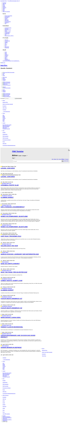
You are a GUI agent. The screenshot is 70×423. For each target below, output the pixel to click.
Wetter (4, 8)
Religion (6, 58)
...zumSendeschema (6, 111)
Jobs (5, 34)
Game (4, 119)
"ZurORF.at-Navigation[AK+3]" (14, 0)
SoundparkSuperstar (6, 128)
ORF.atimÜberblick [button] (6, 11)
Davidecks (44, 354)
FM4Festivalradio (6, 126)
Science (6, 56)
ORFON (4, 3)
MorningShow (5, 102)
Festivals (66, 159)
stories (4, 75)
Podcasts (4, 79)
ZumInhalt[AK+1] (3, 0)
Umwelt (4, 118)
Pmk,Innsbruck (5, 261)
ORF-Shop (7, 20)
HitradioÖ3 (7, 46)
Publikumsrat (7, 33)
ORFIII (6, 42)
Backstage (6, 17)
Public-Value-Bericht (8, 15)
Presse (6, 30)
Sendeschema (5, 134)
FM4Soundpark (5, 136)
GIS (5, 23)
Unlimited (4, 109)
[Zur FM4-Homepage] (2, 62)
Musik (4, 116)
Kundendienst (7, 16)
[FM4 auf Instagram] (6, 93)
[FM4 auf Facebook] (6, 94)
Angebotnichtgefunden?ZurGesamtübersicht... (11, 60)
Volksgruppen (7, 59)
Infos (3, 130)
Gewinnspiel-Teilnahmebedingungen (9, 145)
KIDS (4, 4)
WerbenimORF (8, 31)
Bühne (63, 159)
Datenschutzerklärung (6, 416)
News (4, 10)
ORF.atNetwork (5, 395)
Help (6, 57)
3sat (5, 43)
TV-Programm (7, 40)
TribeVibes (5, 107)
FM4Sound (5, 77)
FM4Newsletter (5, 386)
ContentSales (7, 32)
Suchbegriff (2, 98)
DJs (57, 159)
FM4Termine (17, 151)
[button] (8, 72)
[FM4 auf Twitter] (6, 95)
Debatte (4, 6)
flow (3, 74)
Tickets (6, 18)
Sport (3, 9)
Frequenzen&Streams (6, 139)
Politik (4, 117)
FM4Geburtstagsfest (6, 125)
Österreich (4, 7)
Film (3, 115)
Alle (52, 159)
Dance (4, 78)
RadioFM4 (7, 47)
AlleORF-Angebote (6, 413)
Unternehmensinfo (8, 27)
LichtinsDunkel (8, 21)
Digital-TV (7, 22)
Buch (3, 120)
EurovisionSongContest (7, 124)
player (4, 73)
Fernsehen (4, 2)
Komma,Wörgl (5, 252)
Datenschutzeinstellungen (7, 417)
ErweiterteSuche (65, 160)
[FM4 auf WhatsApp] (6, 84)
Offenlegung (5, 418)
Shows (4, 100)
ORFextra (6, 19)
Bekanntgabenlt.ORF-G (9, 35)
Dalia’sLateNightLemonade (8, 104)
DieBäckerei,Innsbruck (7, 195)
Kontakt (4, 132)
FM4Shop (4, 143)
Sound (4, 5)
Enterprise (6, 28)
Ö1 (5, 45)
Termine (4, 80)
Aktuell (4, 371)
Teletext (6, 41)
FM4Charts (5, 127)
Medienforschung (8, 29)
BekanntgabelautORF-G (7, 419)
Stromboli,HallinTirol (6, 183)
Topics (4, 113)
